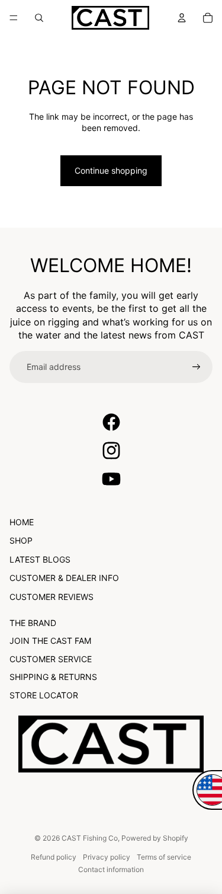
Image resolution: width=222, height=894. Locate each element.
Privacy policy (106, 857)
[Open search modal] (39, 18)
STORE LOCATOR (43, 695)
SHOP (21, 540)
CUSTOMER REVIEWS (51, 597)
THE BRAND (32, 623)
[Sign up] (196, 367)
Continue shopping (111, 170)
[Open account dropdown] (182, 18)
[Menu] (13, 17)
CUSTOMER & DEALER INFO (64, 578)
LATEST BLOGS (39, 559)
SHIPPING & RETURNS (53, 677)
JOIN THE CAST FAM (50, 641)
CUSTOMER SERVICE (50, 659)
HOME (21, 522)
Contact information (111, 869)
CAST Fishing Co (90, 838)
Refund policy (53, 857)
